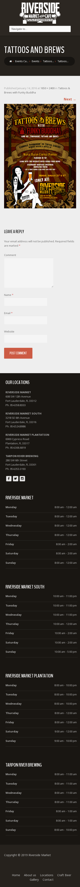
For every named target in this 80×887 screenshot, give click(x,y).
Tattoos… (48, 61)
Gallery (34, 879)
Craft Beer (64, 875)
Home (16, 875)
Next (70, 99)
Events (35, 61)
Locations (46, 875)
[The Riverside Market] (40, 12)
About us (30, 875)
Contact (48, 879)
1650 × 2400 (47, 88)
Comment (10, 255)
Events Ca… (21, 61)
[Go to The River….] (10, 61)
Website (9, 331)
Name (8, 295)
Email (8, 313)
